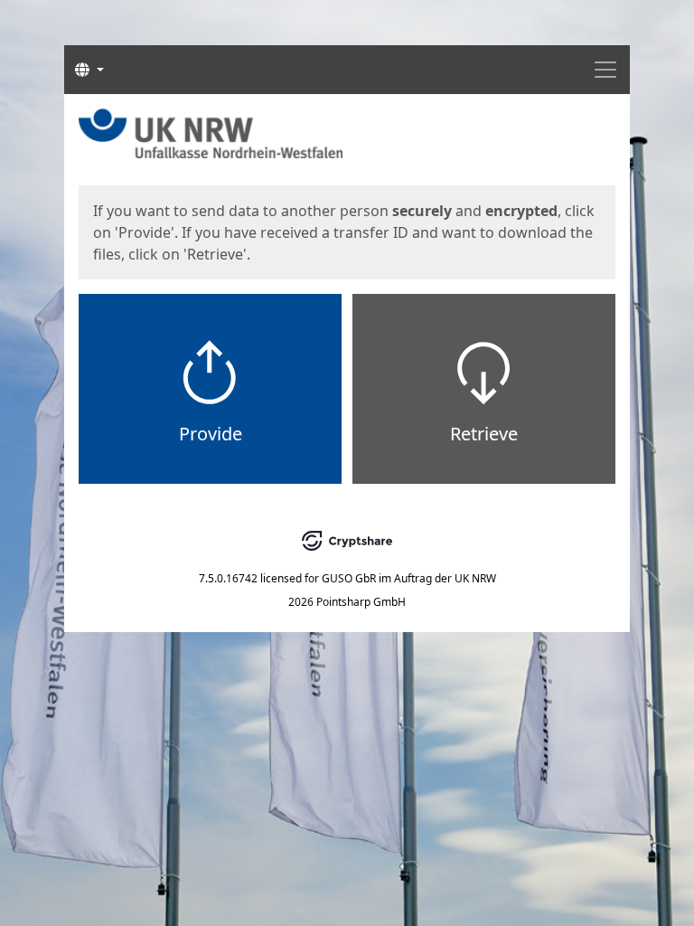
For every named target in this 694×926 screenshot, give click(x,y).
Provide (210, 433)
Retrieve (484, 433)
